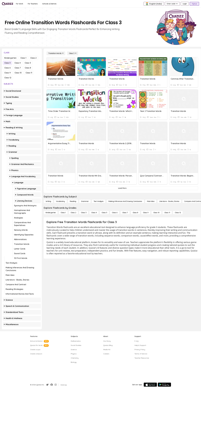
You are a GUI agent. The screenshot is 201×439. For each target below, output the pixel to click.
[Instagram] (56, 385)
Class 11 (29, 73)
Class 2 (33, 58)
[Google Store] (164, 385)
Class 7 (18, 68)
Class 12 (7, 77)
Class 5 (28, 63)
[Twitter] (47, 385)
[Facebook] (51, 385)
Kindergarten (10, 58)
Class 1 (23, 58)
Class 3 (7, 63)
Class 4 (17, 63)
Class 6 (7, 68)
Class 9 (7, 73)
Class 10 (18, 73)
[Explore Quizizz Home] (7, 3)
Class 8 (28, 68)
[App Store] (150, 385)
